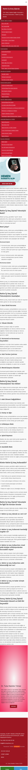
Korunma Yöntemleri (8, 14)
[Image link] (14, 726)
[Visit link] (14, 103)
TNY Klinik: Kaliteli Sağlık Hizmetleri (13, 12)
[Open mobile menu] (26, 2)
